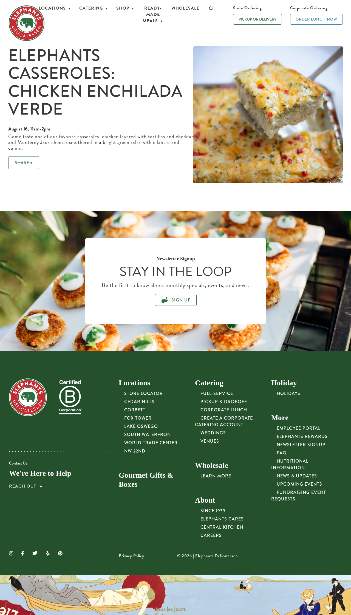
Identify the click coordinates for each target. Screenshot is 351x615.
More (279, 418)
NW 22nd (134, 451)
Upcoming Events (299, 484)
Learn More (215, 476)
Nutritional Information (289, 464)
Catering (91, 8)
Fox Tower (138, 418)
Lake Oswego (141, 426)
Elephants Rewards (302, 436)
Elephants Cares (222, 519)
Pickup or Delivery (257, 19)
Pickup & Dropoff (223, 401)
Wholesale (185, 8)
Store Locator (143, 393)
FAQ (282, 453)
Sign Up (180, 300)
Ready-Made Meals (152, 14)
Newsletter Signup (301, 445)
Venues (209, 441)
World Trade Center (151, 443)
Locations (52, 8)
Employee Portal (299, 428)
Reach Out (23, 486)
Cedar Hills (139, 401)
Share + (24, 163)
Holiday (284, 383)
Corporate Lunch (223, 410)
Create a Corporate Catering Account (224, 421)
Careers (211, 535)
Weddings (213, 433)
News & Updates (297, 476)
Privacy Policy (131, 556)
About (205, 500)
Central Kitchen (221, 527)
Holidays (288, 393)
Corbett (134, 410)
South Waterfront (148, 434)
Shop (122, 8)
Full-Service (216, 393)
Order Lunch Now (316, 19)
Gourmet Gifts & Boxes (146, 479)
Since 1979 (212, 511)
